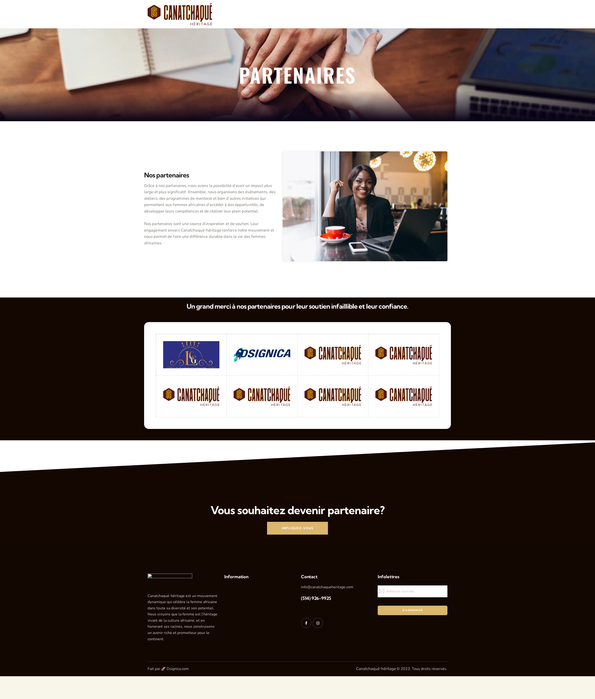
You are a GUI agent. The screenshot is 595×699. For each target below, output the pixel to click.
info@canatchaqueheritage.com (327, 587)
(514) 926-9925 (316, 598)
